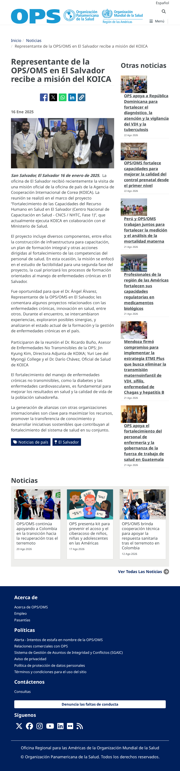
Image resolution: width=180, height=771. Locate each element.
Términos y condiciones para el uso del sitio (50, 671)
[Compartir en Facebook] (44, 97)
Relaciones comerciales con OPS (41, 646)
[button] (81, 97)
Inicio (16, 40)
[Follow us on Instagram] (39, 727)
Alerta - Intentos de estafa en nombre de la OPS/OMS (58, 639)
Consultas (22, 691)
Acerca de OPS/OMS (31, 607)
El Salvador (68, 442)
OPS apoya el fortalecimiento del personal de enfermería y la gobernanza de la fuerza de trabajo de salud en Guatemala (144, 442)
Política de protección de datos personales (49, 665)
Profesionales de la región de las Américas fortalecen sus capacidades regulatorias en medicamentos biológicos (146, 291)
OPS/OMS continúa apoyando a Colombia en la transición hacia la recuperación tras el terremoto (37, 533)
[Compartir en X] (53, 97)
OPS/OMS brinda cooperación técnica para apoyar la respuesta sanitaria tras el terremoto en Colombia (140, 535)
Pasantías (22, 620)
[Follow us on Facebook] (29, 727)
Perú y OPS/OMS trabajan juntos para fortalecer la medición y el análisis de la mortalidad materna (145, 230)
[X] (19, 727)
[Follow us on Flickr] (70, 727)
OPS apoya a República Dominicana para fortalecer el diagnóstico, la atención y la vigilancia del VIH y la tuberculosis (146, 112)
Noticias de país (33, 442)
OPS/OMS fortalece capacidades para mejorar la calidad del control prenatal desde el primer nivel (146, 174)
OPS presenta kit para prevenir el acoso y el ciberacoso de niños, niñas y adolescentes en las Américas (89, 533)
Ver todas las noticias (140, 571)
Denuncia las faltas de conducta (90, 704)
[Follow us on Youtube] (50, 727)
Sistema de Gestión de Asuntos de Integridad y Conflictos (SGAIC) (68, 652)
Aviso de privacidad (30, 658)
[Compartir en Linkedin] (72, 97)
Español (162, 2)
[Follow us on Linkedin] (60, 727)
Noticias (33, 40)
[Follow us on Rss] (80, 727)
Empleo (20, 613)
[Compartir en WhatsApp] (63, 97)
